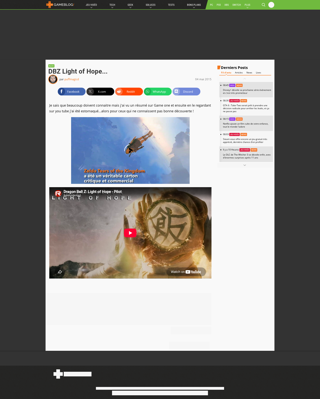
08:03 (245, 138)
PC (211, 4)
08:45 (247, 89)
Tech (112, 4)
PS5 (219, 4)
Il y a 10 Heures (247, 153)
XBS (226, 4)
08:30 (246, 106)
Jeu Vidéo (91, 4)
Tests (171, 4)
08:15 (245, 122)
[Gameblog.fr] (60, 4)
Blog (51, 66)
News (249, 72)
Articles (239, 72)
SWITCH (236, 4)
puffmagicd (71, 79)
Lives (258, 72)
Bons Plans (194, 4)
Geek (130, 4)
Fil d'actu (226, 72)
